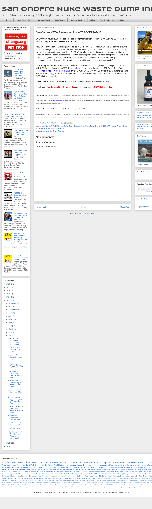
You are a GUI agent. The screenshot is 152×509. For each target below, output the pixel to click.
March (11, 329)
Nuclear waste (105, 471)
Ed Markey (92, 480)
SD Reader (97, 474)
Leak (93, 482)
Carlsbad (147, 478)
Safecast (113, 471)
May (10, 322)
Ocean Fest (84, 474)
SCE (45, 128)
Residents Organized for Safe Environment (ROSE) (20, 467)
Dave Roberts (55, 480)
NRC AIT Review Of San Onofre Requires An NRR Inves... (15, 409)
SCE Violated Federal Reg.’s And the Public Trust (14, 383)
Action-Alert (53, 465)
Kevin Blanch (73, 482)
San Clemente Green (140, 469)
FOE (107, 467)
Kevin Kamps (80, 482)
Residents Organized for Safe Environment (111, 463)
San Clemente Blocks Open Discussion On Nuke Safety (19, 73)
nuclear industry (139, 474)
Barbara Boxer (126, 478)
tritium (149, 487)
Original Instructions (140, 482)
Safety (11, 478)
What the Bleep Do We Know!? (63, 487)
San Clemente (39, 462)
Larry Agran (88, 482)
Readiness (58, 484)
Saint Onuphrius (116, 484)
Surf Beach (40, 478)
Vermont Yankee (36, 487)
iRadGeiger (84, 478)
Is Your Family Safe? (24, 20)
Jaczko (51, 482)
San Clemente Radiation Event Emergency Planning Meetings (21, 236)
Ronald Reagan (85, 484)
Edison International (47, 474)
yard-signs (95, 478)
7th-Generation (51, 467)
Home (8, 20)
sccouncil (141, 471)
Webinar (52, 487)
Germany (126, 480)
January (11, 335)
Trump (25, 487)
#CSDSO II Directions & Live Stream (20, 195)
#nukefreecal (75, 469)
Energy (110, 476)
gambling (106, 487)
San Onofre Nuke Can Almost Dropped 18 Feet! (20, 153)
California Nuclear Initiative (116, 465)
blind (93, 487)
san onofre (39, 128)
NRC (104, 126)
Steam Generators (91, 467)
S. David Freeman (95, 484)
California (142, 478)
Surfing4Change (123, 474)
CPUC (32, 465)
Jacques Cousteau (43, 482)
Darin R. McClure (143, 199)
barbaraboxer (88, 487)
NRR (108, 126)
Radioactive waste (35, 469)
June (10, 319)
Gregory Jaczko (125, 476)
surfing (140, 487)
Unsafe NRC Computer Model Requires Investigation (15, 358)
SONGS (51, 128)
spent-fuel (15, 474)
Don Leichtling (79, 126)
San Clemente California (110, 474)
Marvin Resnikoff (144, 476)
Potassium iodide (33, 484)
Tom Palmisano (57, 478)
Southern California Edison (123, 467)
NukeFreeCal (22, 465)
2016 (8, 290)
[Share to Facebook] (69, 123)
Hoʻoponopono (33, 482)
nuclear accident (100, 465)
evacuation (76, 478)
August (11, 313)
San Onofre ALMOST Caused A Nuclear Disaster (21, 258)
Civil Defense (88, 469)
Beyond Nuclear (145, 467)
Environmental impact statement (104, 480)
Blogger (128, 492)
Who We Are (60, 20)
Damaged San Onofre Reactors (53, 131)
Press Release (122, 126)
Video (92, 20)
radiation (137, 467)
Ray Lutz (52, 484)
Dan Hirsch (87, 465)
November (12, 303)
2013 (8, 300)
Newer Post (41, 207)
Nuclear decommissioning (91, 471)
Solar (48, 472)
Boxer (79, 465)
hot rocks (112, 487)
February (12, 332)
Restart (91, 474)
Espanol (115, 480)
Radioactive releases (67, 465)
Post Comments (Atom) (87, 213)
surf (137, 487)
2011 (8, 446)
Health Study (5, 482)
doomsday (98, 487)
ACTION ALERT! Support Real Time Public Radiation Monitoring (21, 95)
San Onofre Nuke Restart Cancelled (33, 472)
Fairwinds (116, 476)
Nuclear (113, 126)
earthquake (67, 469)
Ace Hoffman (45, 126)
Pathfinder (4, 484)
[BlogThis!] (65, 123)
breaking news (58, 469)
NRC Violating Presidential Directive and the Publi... (15, 374)
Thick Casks (48, 478)
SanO (112, 467)
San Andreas (125, 484)
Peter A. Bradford (13, 484)
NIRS (18, 472)
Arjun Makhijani (118, 478)
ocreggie (120, 487)
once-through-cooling (129, 487)
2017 (8, 287)
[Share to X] (67, 123)
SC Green (103, 484)
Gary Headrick (59, 474)
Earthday (105, 476)
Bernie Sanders (135, 478)
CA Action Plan (24, 474)
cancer (56, 472)
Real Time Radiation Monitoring (113, 20)
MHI (100, 126)
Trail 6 (21, 487)
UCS (51, 472)
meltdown (102, 467)
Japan (133, 476)
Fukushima (94, 126)
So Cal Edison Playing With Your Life (15, 366)
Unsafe (29, 487)
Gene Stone (141, 203)
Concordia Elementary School (27, 480)
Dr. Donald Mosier (80, 480)
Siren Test (146, 484)
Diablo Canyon (93, 476)
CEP (44, 467)
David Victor (84, 476)
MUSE (80, 471)
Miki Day (108, 482)
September (12, 309)
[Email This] (62, 123)
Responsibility (77, 484)
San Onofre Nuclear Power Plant (126, 471)
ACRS (104, 478)
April (10, 326)
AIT (52, 126)
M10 (96, 482)
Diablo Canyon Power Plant (67, 480)
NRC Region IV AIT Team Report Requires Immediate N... (15, 435)
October (11, 306)
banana (82, 487)
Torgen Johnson (143, 207)
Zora (73, 487)
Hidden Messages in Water (16, 482)
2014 (8, 297)
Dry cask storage (34, 474)
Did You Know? (44, 20)
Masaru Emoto (101, 482)
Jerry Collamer (57, 482)
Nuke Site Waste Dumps (72, 474)
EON (100, 476)
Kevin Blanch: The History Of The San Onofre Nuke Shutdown (21, 216)
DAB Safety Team (66, 126)
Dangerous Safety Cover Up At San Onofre (15, 392)
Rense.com (65, 484)
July (10, 316)
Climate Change (15, 476)
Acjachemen (109, 478)
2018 (8, 284)
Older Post (124, 207)
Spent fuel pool (18, 478)
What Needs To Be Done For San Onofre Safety (21, 132)
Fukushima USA (55, 463)
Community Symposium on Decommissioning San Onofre (113, 469)
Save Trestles (133, 484)
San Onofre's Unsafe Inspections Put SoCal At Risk (21, 175)
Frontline (120, 480)
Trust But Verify (68, 478)
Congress (38, 480)
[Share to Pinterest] (71, 123)
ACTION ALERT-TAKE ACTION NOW (14, 350)
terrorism (145, 487)
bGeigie (77, 487)
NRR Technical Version (102, 87)
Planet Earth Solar (23, 484)
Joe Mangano (65, 482)
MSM (136, 476)
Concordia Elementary (12, 480)
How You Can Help (77, 20)
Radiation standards (44, 484)
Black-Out (148, 474)
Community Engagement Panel (31, 476)
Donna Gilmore (64, 471)
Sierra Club (140, 484)
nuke (116, 487)
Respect (70, 484)
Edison (87, 126)
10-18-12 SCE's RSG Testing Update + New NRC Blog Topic (15, 115)
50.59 (100, 478)
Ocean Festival (130, 482)
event (102, 487)
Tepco (131, 474)
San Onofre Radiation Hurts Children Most (14, 418)
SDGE (44, 465)
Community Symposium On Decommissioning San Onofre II (61, 476)
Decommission (132, 465)
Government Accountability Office (138, 480)
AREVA (56, 126)
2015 (8, 294)
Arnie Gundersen (9, 465)
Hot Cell (27, 482)
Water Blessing (45, 487)
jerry (89, 478)
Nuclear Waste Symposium (118, 482)
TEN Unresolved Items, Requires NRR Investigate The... (15, 400)
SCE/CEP (109, 484)
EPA (87, 480)
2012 (8, 443)
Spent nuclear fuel (30, 478)
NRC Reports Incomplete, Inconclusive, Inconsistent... (14, 341)
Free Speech (73, 471)
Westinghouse (59, 128)
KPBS (146, 471)
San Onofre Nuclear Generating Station (71, 467)
